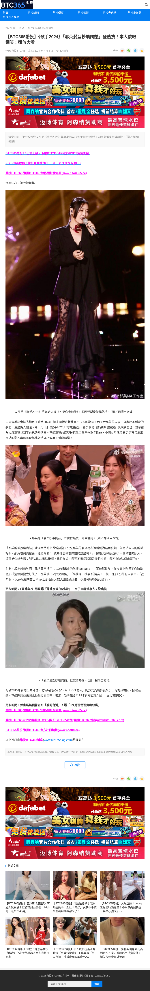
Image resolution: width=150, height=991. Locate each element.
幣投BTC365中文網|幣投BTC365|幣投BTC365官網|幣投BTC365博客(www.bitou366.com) (64, 720)
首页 (21, 27)
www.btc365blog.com (58, 740)
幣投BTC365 (19, 50)
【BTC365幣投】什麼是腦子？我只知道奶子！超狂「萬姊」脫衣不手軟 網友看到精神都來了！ (75, 907)
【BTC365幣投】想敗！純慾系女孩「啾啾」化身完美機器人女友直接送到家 (27, 953)
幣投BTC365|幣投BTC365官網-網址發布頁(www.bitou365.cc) (46, 173)
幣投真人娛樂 (11, 17)
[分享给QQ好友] (135, 50)
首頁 (5, 12)
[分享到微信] (128, 50)
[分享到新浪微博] (122, 50)
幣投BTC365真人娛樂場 (40, 27)
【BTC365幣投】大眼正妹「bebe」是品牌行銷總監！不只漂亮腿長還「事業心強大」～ (121, 907)
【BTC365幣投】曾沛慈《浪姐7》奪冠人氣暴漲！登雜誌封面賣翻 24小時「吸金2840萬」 (27, 907)
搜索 (97, 984)
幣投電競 (83, 12)
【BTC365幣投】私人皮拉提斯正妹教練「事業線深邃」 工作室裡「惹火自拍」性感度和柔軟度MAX (74, 953)
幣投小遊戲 (134, 12)
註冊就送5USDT (103, 975)
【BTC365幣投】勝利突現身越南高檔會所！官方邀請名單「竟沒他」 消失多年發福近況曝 (121, 953)
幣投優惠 (58, 12)
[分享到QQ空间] (142, 50)
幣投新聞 (33, 12)
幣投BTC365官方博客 (58, 975)
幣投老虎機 (110, 12)
